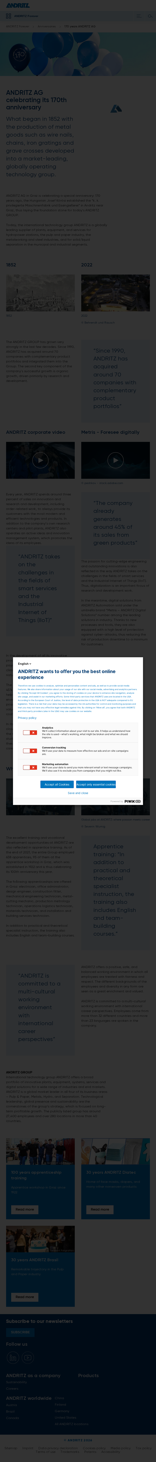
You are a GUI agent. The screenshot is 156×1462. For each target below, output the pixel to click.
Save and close (78, 793)
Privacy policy (27, 717)
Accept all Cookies (57, 784)
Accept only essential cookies (96, 784)
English (23, 663)
